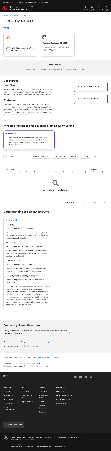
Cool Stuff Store (16, 440)
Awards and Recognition (43, 407)
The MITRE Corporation (39, 366)
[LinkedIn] (75, 378)
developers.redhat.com (64, 395)
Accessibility (43, 402)
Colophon (42, 412)
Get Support (43, 2)
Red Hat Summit (29, 440)
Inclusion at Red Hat (74, 437)
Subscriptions (7, 2)
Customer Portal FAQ (26, 396)
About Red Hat (16, 437)
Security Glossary (49, 342)
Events (31, 437)
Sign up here (37, 346)
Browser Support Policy (44, 396)
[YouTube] (80, 378)
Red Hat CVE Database (10, 15)
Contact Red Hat (49, 437)
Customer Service (9, 403)
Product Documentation (8, 408)
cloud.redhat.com (62, 403)
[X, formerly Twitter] (91, 378)
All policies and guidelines (43, 447)
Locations (38, 437)
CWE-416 (10, 220)
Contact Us (25, 391)
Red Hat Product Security (48, 357)
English (92, 10)
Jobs (24, 437)
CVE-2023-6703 (28, 15)
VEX (5, 28)
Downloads (19, 2)
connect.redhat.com (63, 399)
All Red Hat (99, 10)
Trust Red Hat (43, 391)
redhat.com (60, 391)
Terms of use (29, 447)
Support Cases (8, 399)
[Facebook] (85, 378)
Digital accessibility (60, 447)
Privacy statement (16, 447)
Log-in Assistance (27, 402)
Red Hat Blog (61, 437)
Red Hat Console (31, 2)
